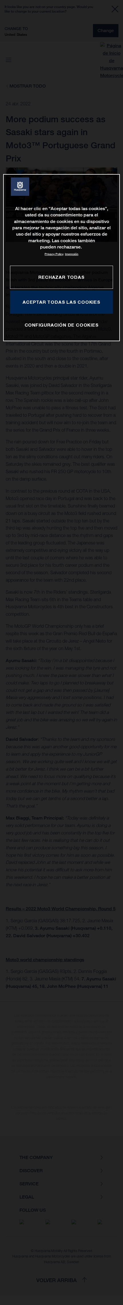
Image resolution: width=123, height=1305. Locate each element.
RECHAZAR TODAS (61, 277)
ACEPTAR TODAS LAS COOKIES (61, 302)
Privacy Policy (54, 254)
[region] (61, 257)
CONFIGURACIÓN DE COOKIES (62, 324)
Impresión (71, 254)
